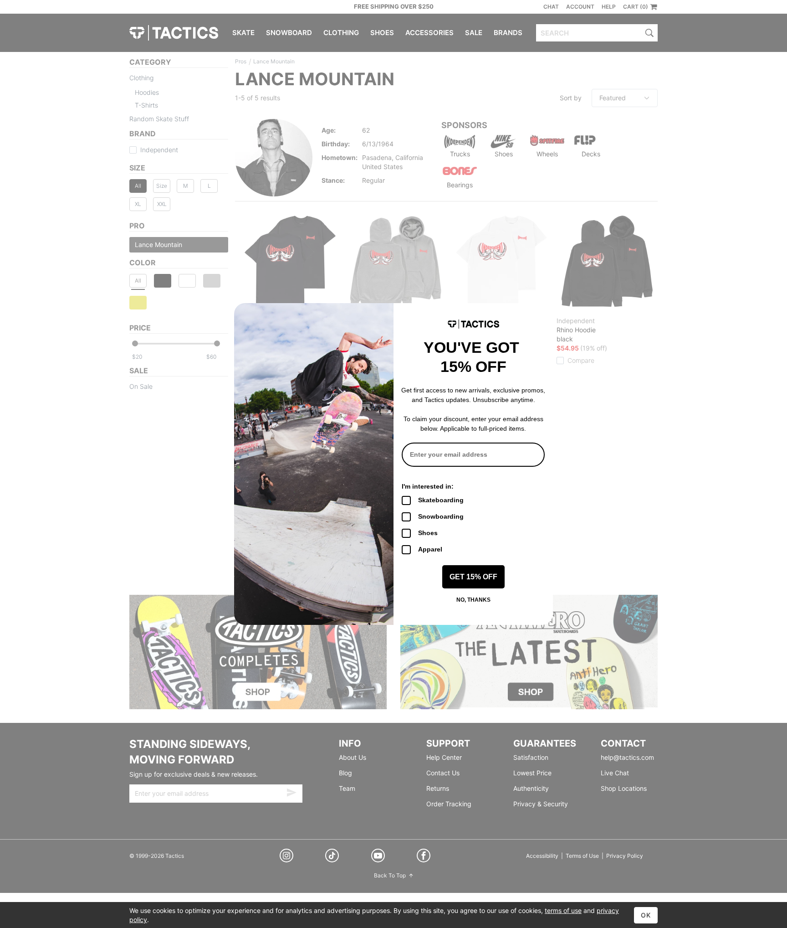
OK (646, 915)
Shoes (428, 532)
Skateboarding (441, 500)
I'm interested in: (428, 486)
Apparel (430, 549)
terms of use (563, 910)
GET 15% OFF (473, 577)
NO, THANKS (473, 600)
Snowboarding (441, 516)
